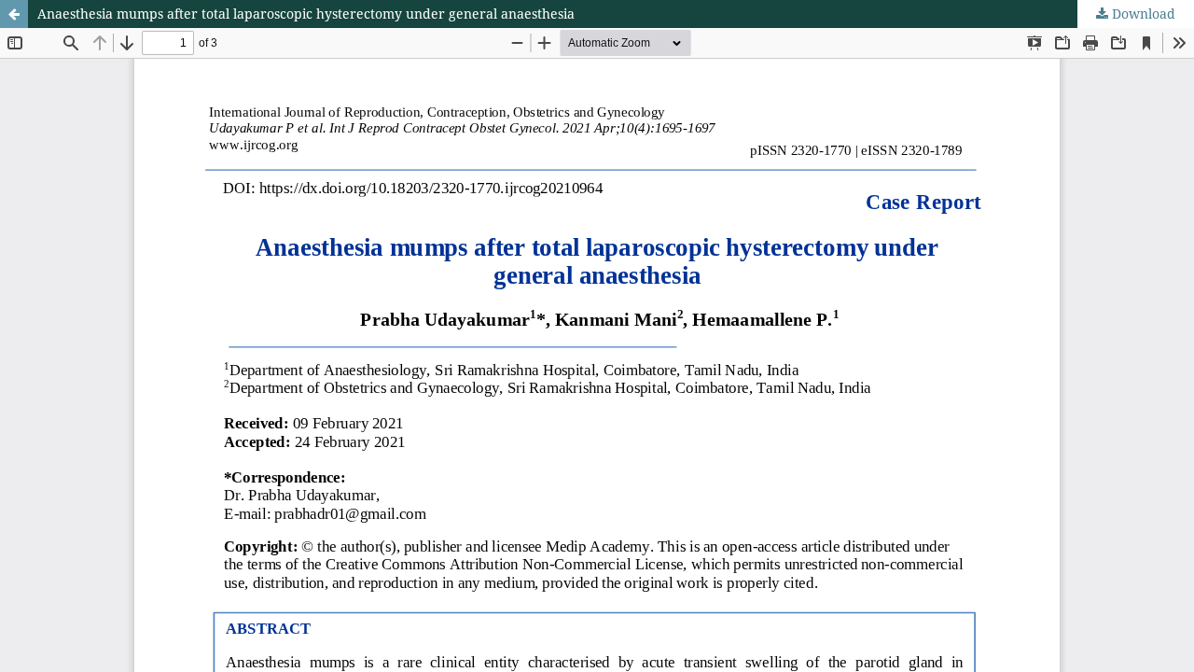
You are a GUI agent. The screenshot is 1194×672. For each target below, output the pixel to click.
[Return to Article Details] (14, 14)
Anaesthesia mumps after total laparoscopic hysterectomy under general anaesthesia (306, 13)
